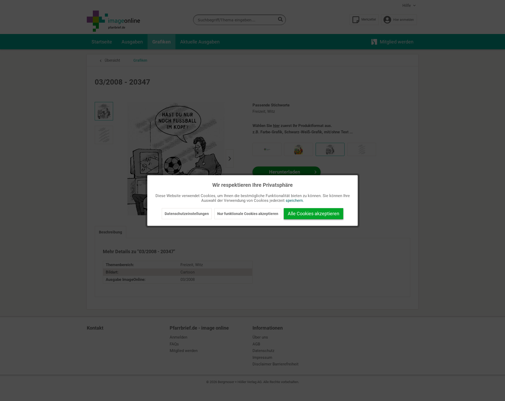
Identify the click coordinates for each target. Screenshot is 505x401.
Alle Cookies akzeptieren (313, 213)
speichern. (295, 200)
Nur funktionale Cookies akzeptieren (247, 214)
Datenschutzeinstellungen (187, 214)
